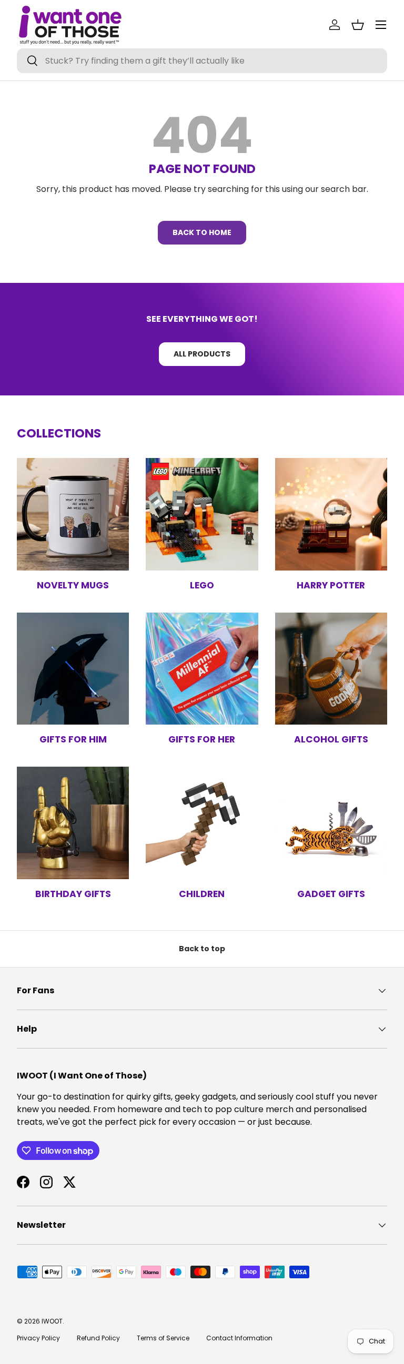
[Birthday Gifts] (73, 823)
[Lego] (202, 514)
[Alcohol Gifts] (331, 669)
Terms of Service (163, 1338)
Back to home (202, 232)
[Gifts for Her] (202, 669)
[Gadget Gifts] (331, 823)
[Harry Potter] (331, 514)
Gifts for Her (201, 739)
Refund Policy (98, 1338)
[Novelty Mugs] (73, 514)
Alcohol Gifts (331, 739)
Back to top (202, 948)
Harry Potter (331, 585)
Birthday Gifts (73, 894)
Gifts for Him (73, 739)
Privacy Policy (38, 1338)
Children (202, 894)
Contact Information (239, 1338)
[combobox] (202, 60)
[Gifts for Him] (73, 669)
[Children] (202, 823)
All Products (202, 354)
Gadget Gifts (331, 894)
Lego (202, 585)
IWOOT (52, 1321)
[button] (357, 24)
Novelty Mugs (73, 585)
